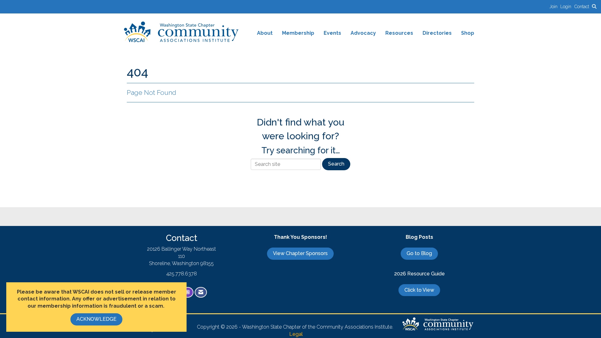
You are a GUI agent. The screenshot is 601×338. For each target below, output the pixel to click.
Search (336, 164)
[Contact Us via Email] (201, 292)
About (265, 33)
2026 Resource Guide (419, 274)
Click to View (419, 290)
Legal (296, 334)
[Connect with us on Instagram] (187, 292)
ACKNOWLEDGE (96, 319)
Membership (298, 33)
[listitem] (554, 6)
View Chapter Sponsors (300, 253)
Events (332, 33)
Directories (437, 33)
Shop (467, 33)
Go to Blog (419, 253)
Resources (399, 33)
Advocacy (363, 33)
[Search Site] (594, 6)
